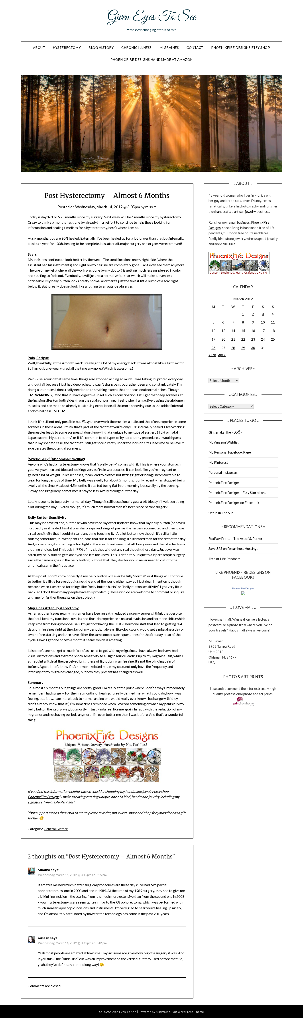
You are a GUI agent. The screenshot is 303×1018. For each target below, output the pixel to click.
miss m (151, 207)
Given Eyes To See (151, 17)
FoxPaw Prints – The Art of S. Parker (235, 539)
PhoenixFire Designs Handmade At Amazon (151, 59)
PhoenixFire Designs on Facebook (234, 503)
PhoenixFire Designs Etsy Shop (240, 47)
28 (233, 348)
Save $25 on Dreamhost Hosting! (233, 548)
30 (253, 348)
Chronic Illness (136, 47)
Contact (195, 47)
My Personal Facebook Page (230, 452)
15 (243, 331)
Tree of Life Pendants (224, 559)
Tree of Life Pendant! (58, 802)
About (39, 47)
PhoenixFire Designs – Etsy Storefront (237, 493)
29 (243, 348)
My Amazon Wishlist (224, 442)
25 (273, 339)
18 (273, 331)
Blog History (101, 47)
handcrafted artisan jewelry (235, 211)
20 (223, 339)
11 (273, 322)
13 (223, 331)
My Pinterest (218, 462)
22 (243, 339)
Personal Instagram (223, 472)
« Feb (212, 355)
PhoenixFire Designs (43, 797)
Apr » (222, 355)
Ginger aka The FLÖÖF (225, 432)
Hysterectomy (67, 47)
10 (263, 322)
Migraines (169, 47)
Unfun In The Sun (221, 513)
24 (263, 339)
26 (213, 348)
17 (263, 331)
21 (233, 339)
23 (253, 339)
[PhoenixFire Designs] (243, 594)
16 (253, 331)
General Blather (56, 829)
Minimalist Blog (166, 1012)
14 (233, 331)
